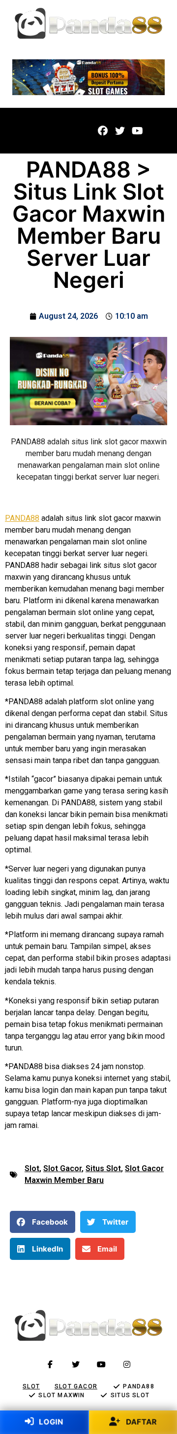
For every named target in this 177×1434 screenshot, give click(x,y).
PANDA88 (22, 518)
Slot (32, 1168)
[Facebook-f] (50, 1364)
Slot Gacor (62, 1168)
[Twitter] (120, 131)
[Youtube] (137, 131)
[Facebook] (103, 131)
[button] (25, 131)
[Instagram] (127, 1364)
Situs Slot (103, 1168)
